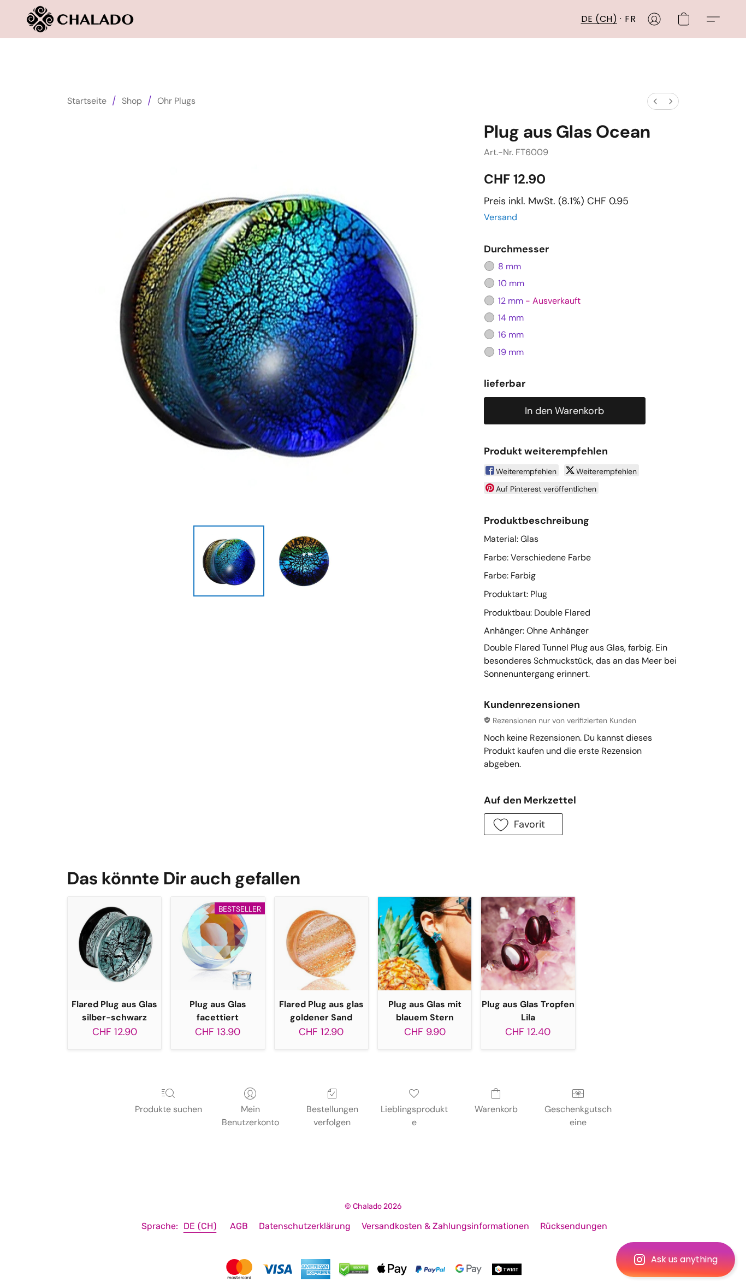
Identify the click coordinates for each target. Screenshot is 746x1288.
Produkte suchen (168, 1109)
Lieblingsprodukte (414, 1115)
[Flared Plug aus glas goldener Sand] (321, 943)
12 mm (539, 300)
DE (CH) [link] (200, 1226)
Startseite (86, 101)
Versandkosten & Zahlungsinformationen (445, 1226)
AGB (239, 1226)
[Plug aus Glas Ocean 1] (304, 560)
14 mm (511, 317)
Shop (132, 101)
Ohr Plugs (176, 101)
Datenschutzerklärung (305, 1226)
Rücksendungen (573, 1226)
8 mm (509, 266)
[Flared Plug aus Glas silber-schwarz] (114, 943)
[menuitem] (655, 101)
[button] (675, 1259)
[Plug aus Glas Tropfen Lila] (528, 943)
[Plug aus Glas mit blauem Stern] (424, 943)
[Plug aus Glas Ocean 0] (228, 560)
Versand (500, 217)
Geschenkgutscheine (578, 1115)
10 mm (511, 283)
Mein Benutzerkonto (250, 1115)
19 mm (511, 352)
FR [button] (630, 19)
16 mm (511, 334)
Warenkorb (496, 1109)
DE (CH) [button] (599, 19)
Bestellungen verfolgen (332, 1115)
